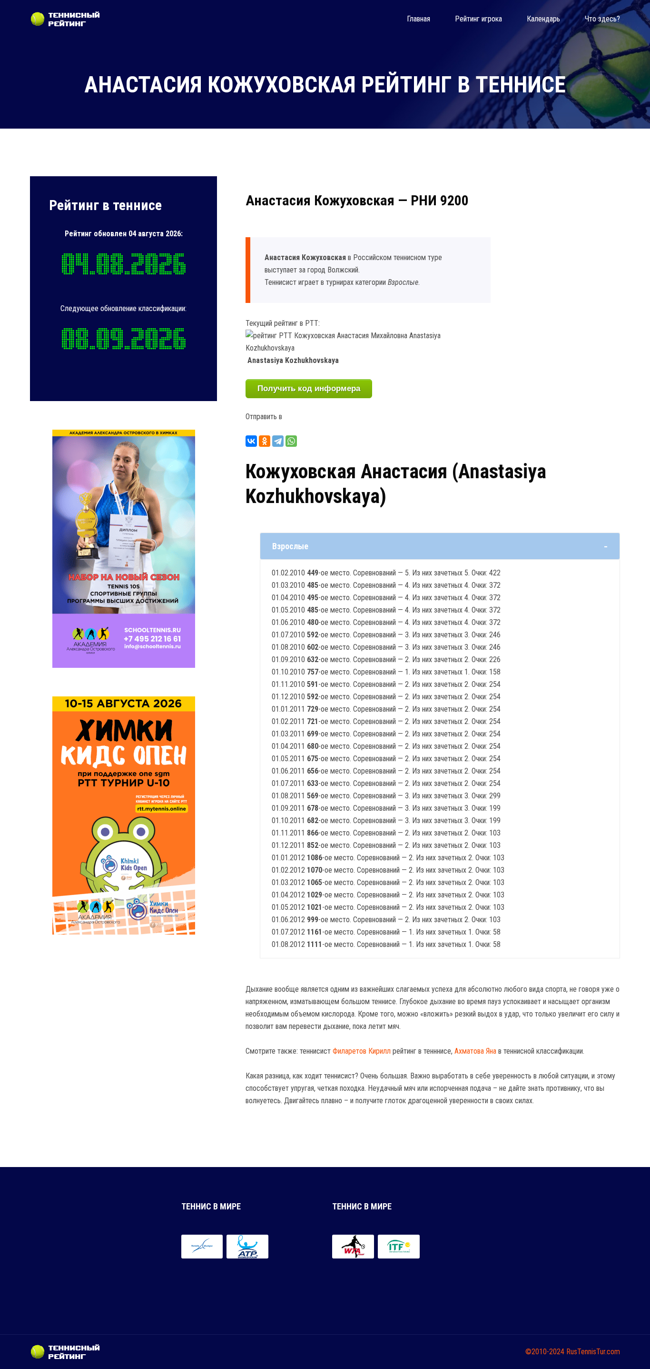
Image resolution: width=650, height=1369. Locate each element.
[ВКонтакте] (251, 441)
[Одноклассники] (264, 441)
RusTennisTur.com (593, 1351)
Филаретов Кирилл (362, 1051)
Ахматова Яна (475, 1051)
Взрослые (290, 546)
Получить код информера (308, 388)
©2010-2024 (544, 1351)
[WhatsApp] (291, 441)
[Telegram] (278, 441)
